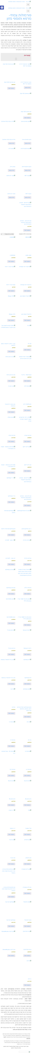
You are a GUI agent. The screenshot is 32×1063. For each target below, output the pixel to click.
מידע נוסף (27, 87)
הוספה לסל (11, 88)
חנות (25, 1046)
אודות (21, 1046)
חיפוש (12, 1048)
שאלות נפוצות (12, 1046)
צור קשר (18, 1046)
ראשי (27, 1046)
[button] (16, 59)
